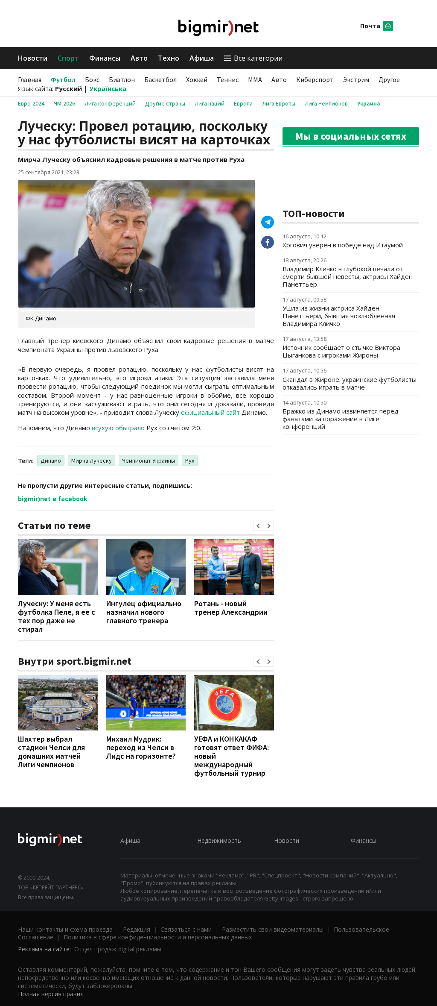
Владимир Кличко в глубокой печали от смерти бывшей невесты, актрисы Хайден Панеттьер (348, 276)
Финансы (104, 58)
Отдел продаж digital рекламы (117, 949)
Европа (243, 103)
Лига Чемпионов (326, 103)
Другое (389, 79)
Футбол (63, 79)
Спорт (68, 58)
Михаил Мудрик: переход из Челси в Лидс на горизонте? (141, 747)
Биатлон (122, 79)
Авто (139, 58)
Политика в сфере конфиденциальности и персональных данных (158, 937)
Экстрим (356, 79)
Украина (368, 103)
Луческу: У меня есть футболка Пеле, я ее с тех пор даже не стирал (56, 616)
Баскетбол (160, 79)
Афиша (201, 58)
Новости (32, 58)
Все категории (258, 58)
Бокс (92, 79)
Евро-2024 (31, 103)
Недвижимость (219, 840)
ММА (255, 79)
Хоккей (196, 79)
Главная (29, 79)
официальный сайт (210, 412)
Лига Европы (278, 103)
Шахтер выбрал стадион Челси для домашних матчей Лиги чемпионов (51, 751)
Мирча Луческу (91, 460)
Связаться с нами (186, 929)
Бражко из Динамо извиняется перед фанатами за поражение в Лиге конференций (341, 419)
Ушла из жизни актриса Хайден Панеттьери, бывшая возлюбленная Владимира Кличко (339, 316)
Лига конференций (110, 103)
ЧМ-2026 (64, 103)
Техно (168, 58)
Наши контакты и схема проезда (65, 929)
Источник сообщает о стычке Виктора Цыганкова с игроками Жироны (341, 351)
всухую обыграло (118, 427)
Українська (107, 88)
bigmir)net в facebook (52, 499)
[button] (258, 526)
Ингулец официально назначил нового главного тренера (143, 611)
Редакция (136, 929)
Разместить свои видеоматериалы (272, 929)
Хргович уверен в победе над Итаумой (343, 245)
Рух (189, 460)
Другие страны (165, 103)
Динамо (51, 460)
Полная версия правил (51, 994)
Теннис (228, 79)
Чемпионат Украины (148, 460)
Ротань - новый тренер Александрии (231, 607)
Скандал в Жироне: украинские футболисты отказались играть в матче (350, 383)
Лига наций (209, 103)
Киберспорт (315, 79)
